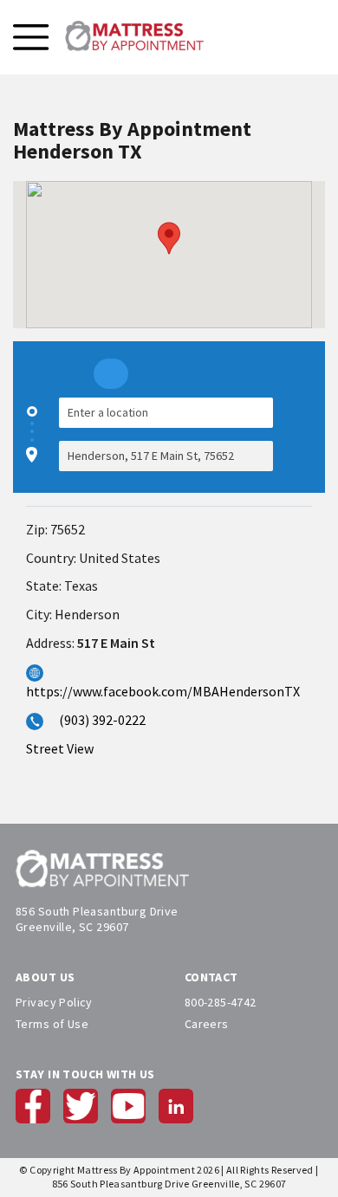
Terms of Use (52, 1024)
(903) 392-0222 (102, 719)
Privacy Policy (54, 1002)
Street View (60, 748)
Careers (207, 1024)
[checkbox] (303, 434)
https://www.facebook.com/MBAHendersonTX (163, 691)
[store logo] (134, 37)
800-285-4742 (221, 1002)
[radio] (111, 374)
